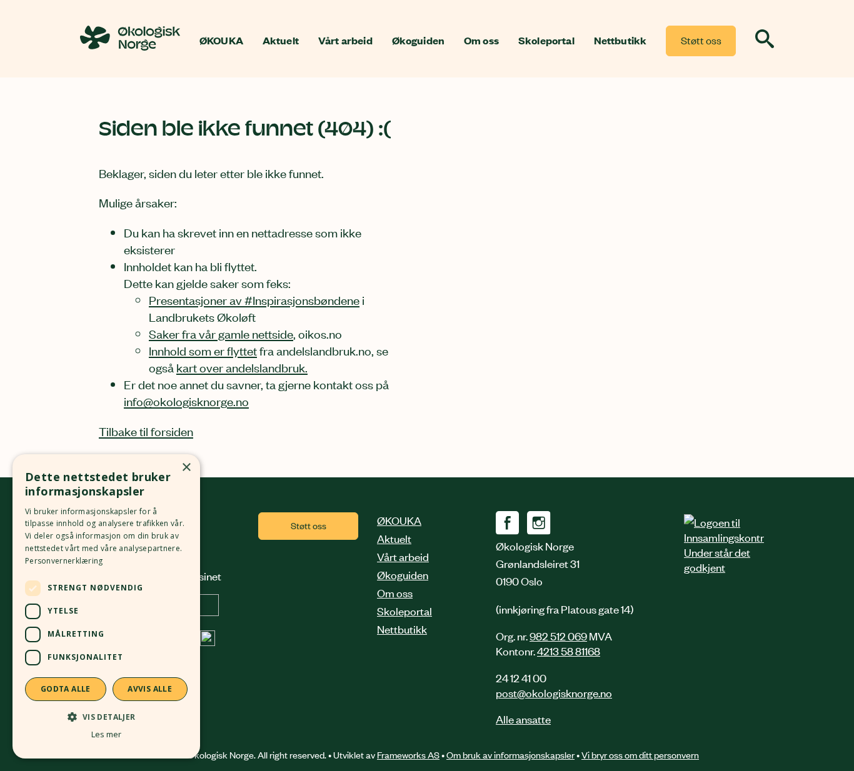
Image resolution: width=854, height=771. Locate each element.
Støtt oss (701, 40)
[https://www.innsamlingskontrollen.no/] (724, 544)
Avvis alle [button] (150, 689)
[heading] (130, 46)
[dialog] (106, 606)
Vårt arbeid (345, 40)
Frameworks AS (408, 754)
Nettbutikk (620, 40)
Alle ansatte (523, 718)
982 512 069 (558, 635)
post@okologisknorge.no (554, 692)
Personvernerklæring (64, 560)
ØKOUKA (221, 40)
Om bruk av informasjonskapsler (510, 754)
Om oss (481, 40)
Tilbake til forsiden (146, 431)
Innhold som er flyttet (203, 350)
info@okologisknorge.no (186, 401)
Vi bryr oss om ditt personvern (640, 754)
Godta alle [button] (66, 689)
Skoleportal (546, 40)
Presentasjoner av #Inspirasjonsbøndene (254, 299)
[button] (106, 716)
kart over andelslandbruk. (242, 367)
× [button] (186, 467)
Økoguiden (418, 40)
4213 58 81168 (568, 650)
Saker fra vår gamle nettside (221, 333)
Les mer (106, 734)
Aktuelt (281, 40)
